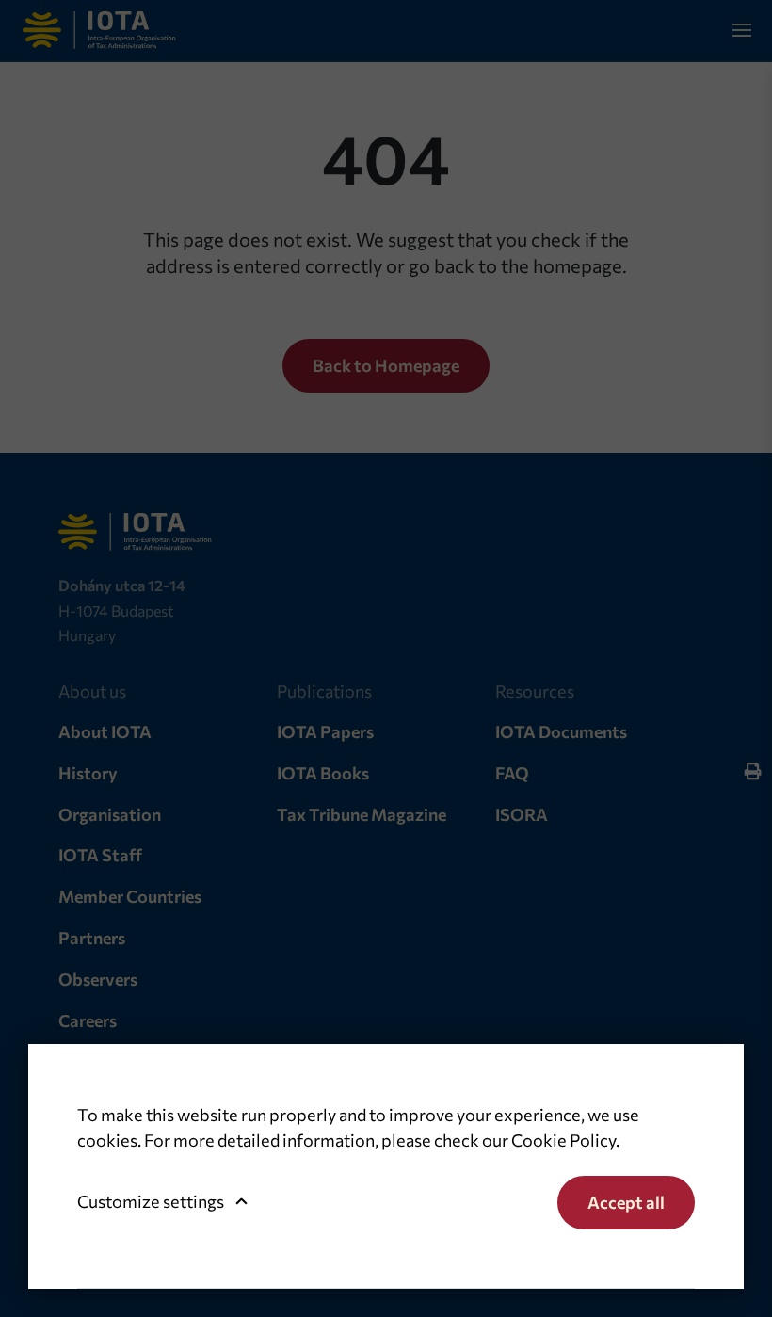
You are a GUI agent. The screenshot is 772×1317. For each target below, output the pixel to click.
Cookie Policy (563, 1140)
